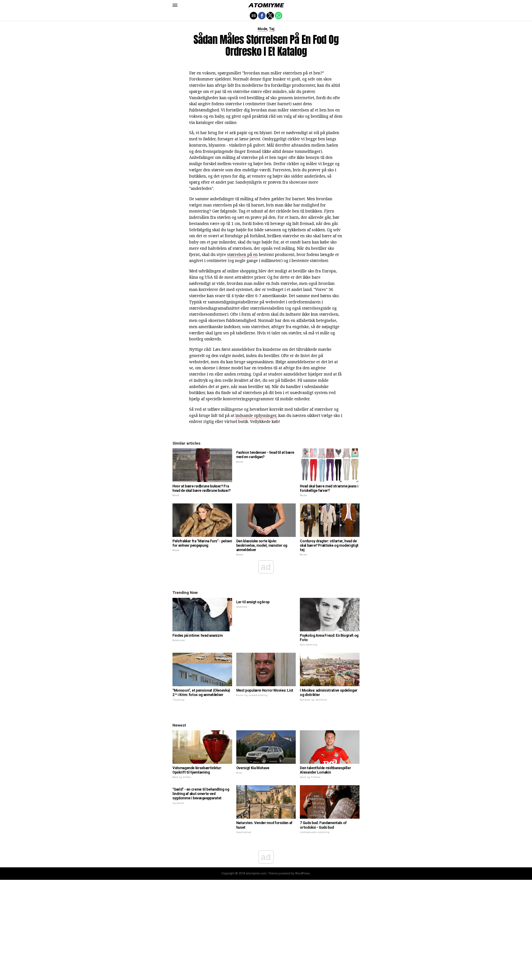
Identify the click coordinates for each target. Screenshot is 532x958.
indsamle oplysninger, (256, 415)
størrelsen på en (242, 254)
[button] (174, 5)
